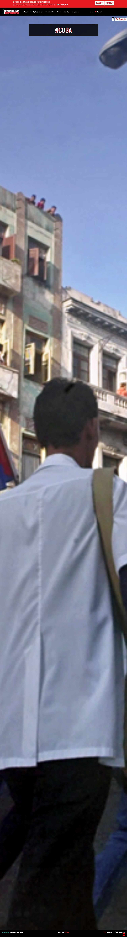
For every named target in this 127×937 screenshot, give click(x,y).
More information (62, 4)
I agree (99, 3)
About (59, 12)
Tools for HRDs (50, 12)
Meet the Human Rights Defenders (33, 12)
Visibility (66, 12)
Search (75, 12)
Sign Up (99, 12)
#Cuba (67, 932)
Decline (109, 3)
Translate (122, 19)
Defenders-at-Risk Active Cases (114, 932)
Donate (92, 12)
